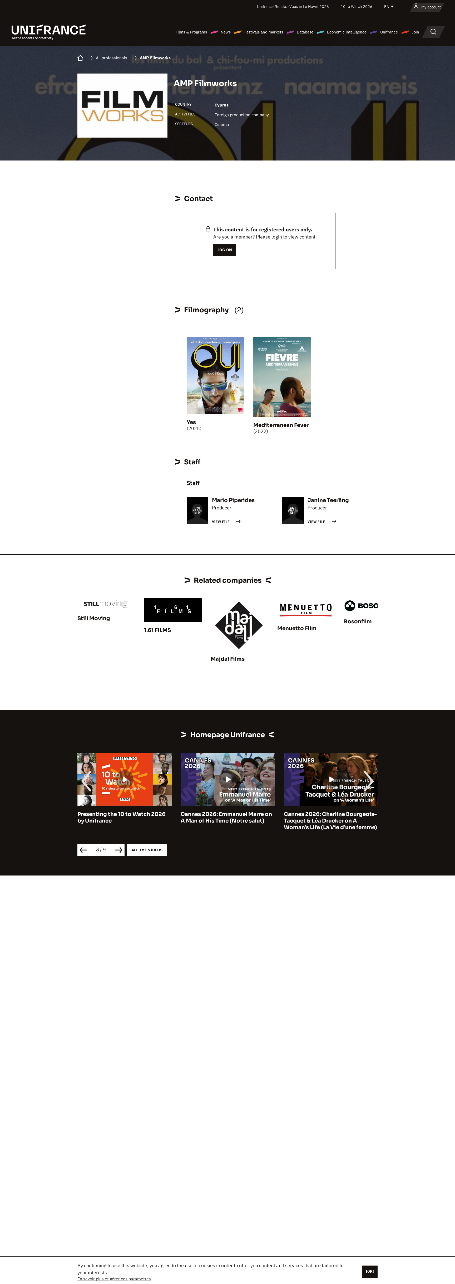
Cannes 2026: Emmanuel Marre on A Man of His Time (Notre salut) (123, 817)
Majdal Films (228, 659)
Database (305, 32)
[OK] (370, 1271)
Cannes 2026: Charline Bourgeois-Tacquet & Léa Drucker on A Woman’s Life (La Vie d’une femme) (227, 821)
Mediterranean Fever (281, 425)
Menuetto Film (296, 628)
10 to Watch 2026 (356, 6)
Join (415, 32)
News (226, 32)
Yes (191, 422)
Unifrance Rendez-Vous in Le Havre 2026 (293, 6)
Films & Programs (191, 32)
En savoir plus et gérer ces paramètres (114, 1278)
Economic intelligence (347, 32)
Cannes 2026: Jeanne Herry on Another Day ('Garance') (324, 817)
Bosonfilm (358, 621)
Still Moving (93, 618)
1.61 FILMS (157, 630)
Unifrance (389, 32)
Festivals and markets (263, 32)
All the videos (146, 849)
